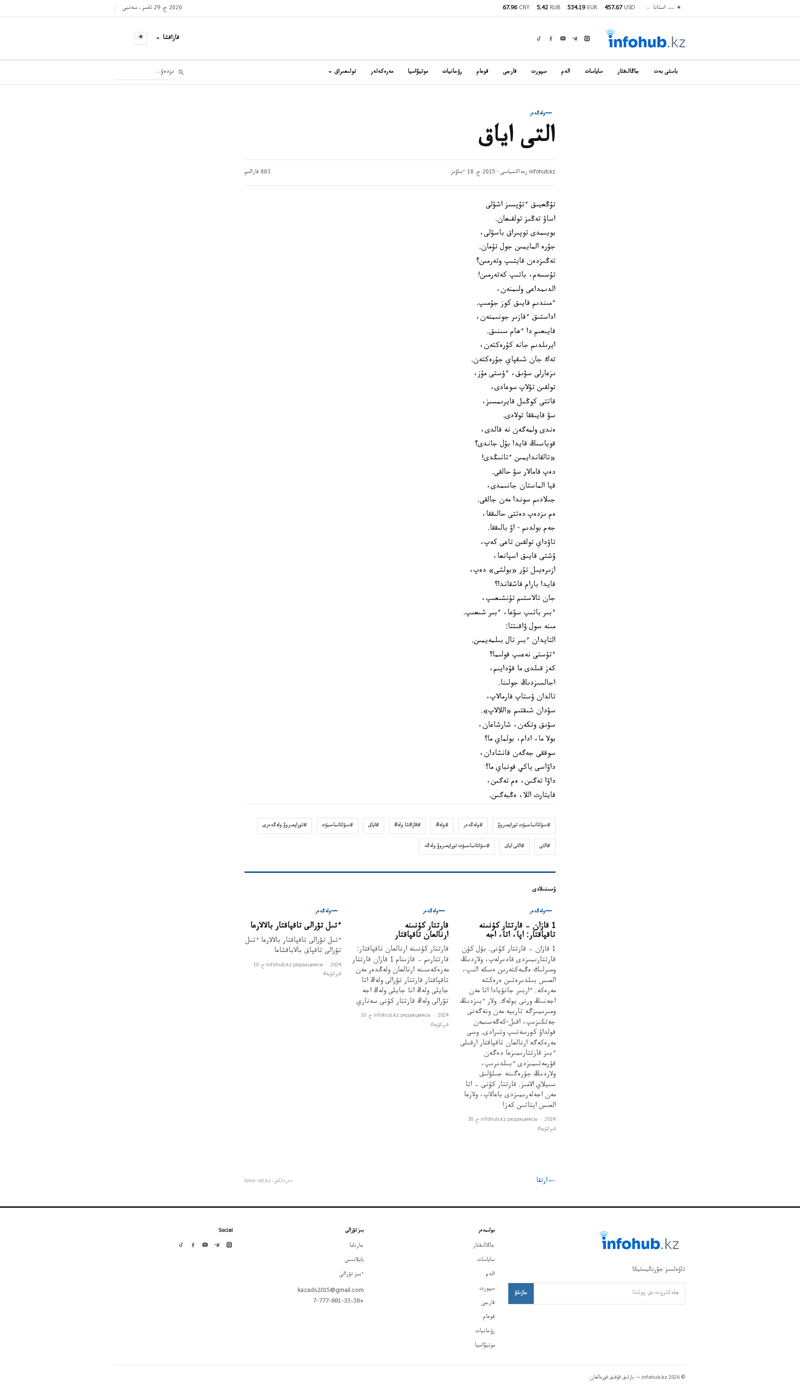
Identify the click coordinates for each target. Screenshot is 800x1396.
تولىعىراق (345, 72)
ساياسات (594, 72)
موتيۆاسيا (418, 72)
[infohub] (645, 38)
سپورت (539, 72)
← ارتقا (546, 1181)
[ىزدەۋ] (181, 72)
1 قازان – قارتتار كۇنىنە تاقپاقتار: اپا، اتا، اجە (517, 931)
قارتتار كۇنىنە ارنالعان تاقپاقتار (422, 931)
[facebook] (551, 38)
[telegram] (575, 38)
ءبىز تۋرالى (351, 1275)
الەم (566, 72)
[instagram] (587, 38)
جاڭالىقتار (628, 72)
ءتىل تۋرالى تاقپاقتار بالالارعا (295, 927)
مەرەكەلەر (382, 72)
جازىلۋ (521, 1293)
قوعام (482, 72)
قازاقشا (171, 38)
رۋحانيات (452, 72)
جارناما (357, 1246)
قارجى (510, 72)
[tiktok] (539, 38)
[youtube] (563, 38)
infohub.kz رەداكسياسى (528, 172)
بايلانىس (354, 1260)
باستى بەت (666, 72)
